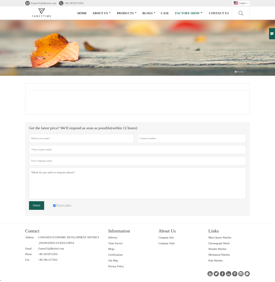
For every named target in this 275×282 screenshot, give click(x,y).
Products (125, 13)
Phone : (29, 254)
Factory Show (187, 13)
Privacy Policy (116, 266)
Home (82, 13)
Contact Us (219, 13)
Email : (29, 248)
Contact (32, 231)
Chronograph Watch (219, 243)
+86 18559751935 (74, 3)
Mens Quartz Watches (219, 237)
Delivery (112, 237)
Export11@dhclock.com (43, 3)
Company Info (166, 237)
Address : (30, 237)
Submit (36, 205)
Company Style (166, 243)
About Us (100, 13)
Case (165, 13)
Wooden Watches (217, 249)
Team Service (115, 243)
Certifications (115, 254)
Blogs (147, 13)
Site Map (113, 260)
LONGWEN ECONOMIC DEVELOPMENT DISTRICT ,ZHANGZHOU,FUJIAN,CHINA (68, 240)
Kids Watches (215, 260)
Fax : (28, 259)
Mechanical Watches (219, 254)
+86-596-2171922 (47, 259)
